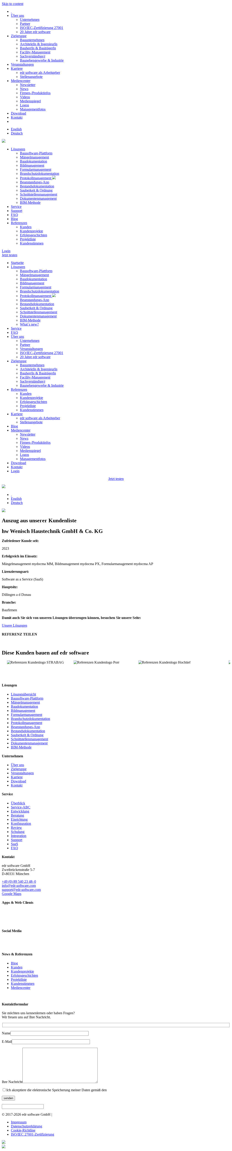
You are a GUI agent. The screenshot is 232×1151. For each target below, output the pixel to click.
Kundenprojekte (31, 231)
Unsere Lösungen (14, 625)
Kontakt (16, 117)
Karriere (17, 68)
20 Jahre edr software (35, 32)
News (24, 89)
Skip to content (12, 4)
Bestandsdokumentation (37, 186)
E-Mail (7, 1041)
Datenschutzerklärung (26, 1126)
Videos (25, 97)
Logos (24, 105)
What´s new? (29, 324)
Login (6, 251)
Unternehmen (29, 20)
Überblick (18, 803)
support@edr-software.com (21, 890)
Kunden (25, 227)
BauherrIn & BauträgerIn (38, 48)
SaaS (14, 844)
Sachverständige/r (32, 56)
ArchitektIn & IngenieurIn (38, 44)
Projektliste (28, 239)
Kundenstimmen (32, 243)
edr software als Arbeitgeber (40, 72)
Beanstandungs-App (34, 182)
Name (6, 1033)
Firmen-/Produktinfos (35, 93)
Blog (14, 219)
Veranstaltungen (22, 64)
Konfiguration (21, 823)
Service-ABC (20, 807)
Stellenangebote (31, 77)
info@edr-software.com (19, 885)
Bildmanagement (32, 165)
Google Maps (11, 894)
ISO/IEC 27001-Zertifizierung (32, 1134)
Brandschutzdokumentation (39, 173)
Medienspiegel (30, 101)
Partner (25, 24)
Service (16, 207)
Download (18, 113)
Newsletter (27, 85)
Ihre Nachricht (12, 1082)
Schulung (17, 832)
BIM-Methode (30, 202)
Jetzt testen (9, 255)
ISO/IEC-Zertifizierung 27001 (41, 28)
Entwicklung (20, 811)
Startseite (17, 263)
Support (16, 211)
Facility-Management (35, 52)
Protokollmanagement (36, 178)
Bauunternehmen (32, 40)
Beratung (17, 815)
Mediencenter (20, 81)
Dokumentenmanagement (38, 198)
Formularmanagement (35, 169)
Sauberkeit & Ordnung (36, 190)
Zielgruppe (19, 36)
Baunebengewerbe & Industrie (42, 60)
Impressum (19, 1122)
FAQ (14, 215)
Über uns (17, 15)
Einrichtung (19, 819)
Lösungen (18, 149)
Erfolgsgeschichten (33, 235)
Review (16, 828)
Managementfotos (33, 109)
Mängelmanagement (34, 157)
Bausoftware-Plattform (36, 153)
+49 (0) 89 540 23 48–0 (19, 881)
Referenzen (19, 223)
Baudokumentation (33, 161)
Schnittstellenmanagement (38, 194)
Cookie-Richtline (23, 1130)
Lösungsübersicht (23, 694)
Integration (18, 836)
